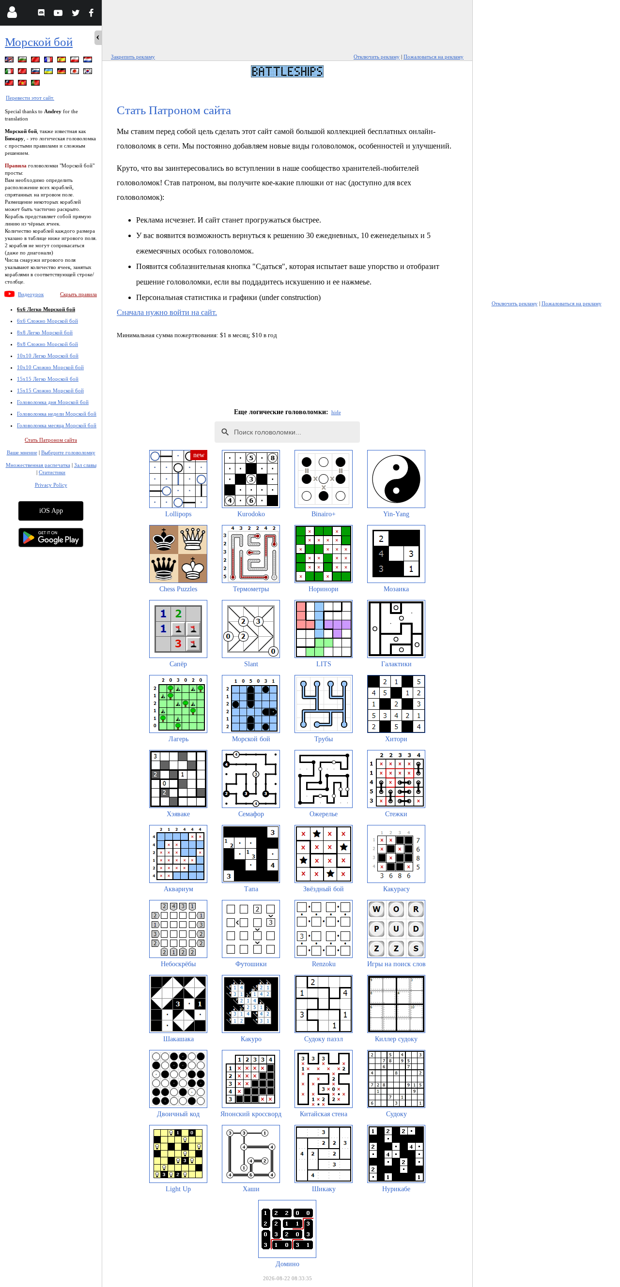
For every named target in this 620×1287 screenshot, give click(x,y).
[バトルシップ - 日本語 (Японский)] (75, 72)
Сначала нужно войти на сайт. (167, 312)
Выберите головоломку (68, 452)
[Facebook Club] (93, 14)
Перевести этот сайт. (30, 98)
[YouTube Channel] (59, 14)
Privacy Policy (51, 485)
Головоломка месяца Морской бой (56, 425)
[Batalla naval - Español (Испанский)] (62, 61)
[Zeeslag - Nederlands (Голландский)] (88, 61)
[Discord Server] (42, 14)
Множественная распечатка (38, 465)
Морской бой (39, 41)
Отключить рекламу (377, 57)
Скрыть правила (78, 294)
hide (336, 412)
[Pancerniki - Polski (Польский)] (75, 61)
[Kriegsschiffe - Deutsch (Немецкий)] (62, 72)
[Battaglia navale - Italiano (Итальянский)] (10, 72)
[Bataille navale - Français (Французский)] (49, 61)
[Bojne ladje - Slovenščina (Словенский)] (36, 72)
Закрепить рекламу (133, 57)
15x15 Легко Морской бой (47, 379)
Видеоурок (31, 294)
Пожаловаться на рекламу (433, 57)
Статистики (52, 472)
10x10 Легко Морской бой (47, 356)
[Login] (12, 14)
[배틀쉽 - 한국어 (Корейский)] (88, 72)
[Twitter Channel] (76, 14)
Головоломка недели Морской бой (56, 414)
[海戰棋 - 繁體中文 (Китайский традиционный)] (10, 84)
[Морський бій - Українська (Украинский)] (49, 72)
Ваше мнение (22, 452)
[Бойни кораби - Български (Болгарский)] (23, 61)
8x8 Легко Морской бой (45, 332)
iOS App (51, 510)
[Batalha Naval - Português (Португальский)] (36, 84)
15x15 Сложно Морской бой (50, 390)
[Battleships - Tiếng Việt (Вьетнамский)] (23, 84)
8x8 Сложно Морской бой (47, 344)
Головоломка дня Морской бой (53, 402)
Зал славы (85, 465)
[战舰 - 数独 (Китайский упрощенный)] (36, 61)
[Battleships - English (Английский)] (10, 61)
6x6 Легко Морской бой (46, 309)
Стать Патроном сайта (51, 440)
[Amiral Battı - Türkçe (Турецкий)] (23, 72)
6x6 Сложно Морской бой (47, 321)
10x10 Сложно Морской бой (50, 367)
